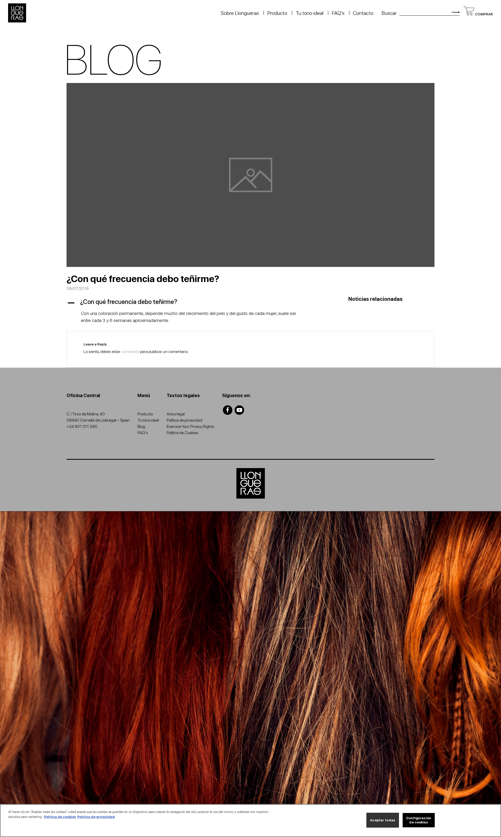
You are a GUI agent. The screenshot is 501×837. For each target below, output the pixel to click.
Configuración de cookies (418, 820)
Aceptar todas (382, 820)
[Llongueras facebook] (227, 409)
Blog (141, 426)
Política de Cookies (182, 432)
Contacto (363, 13)
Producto (277, 13)
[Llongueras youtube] (239, 409)
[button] (188, 302)
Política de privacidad (184, 420)
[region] (250, 820)
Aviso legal (176, 413)
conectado (130, 351)
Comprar (483, 14)
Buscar (389, 13)
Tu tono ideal (309, 13)
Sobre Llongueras (240, 13)
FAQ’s (338, 13)
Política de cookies (60, 817)
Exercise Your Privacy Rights (190, 426)
